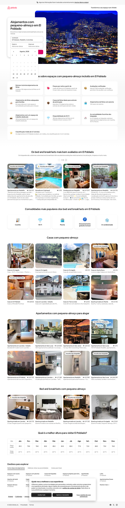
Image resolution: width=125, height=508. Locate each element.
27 (28, 74)
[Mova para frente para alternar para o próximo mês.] (35, 51)
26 (24, 74)
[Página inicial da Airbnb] (12, 8)
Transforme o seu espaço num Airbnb (103, 8)
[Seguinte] (65, 160)
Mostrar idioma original (81, 2)
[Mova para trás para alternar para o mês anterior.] (13, 51)
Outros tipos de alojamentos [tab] (16, 468)
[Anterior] (59, 160)
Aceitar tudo (41, 495)
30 (13, 78)
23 (13, 74)
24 (17, 74)
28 (31, 74)
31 (17, 78)
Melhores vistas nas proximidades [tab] (38, 468)
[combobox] (27, 40)
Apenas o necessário (62, 495)
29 (35, 74)
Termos (31, 505)
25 (20, 74)
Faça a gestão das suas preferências (84, 495)
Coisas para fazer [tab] (56, 468)
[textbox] (18, 46)
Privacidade (23, 505)
